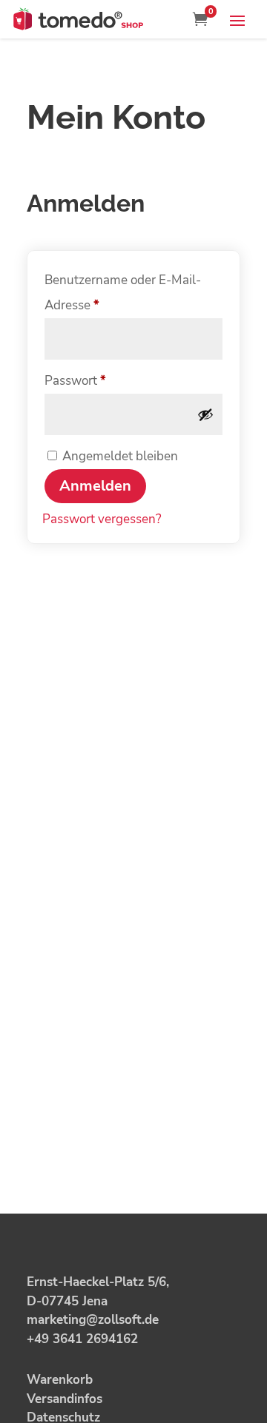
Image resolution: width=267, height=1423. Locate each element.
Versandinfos (64, 1398)
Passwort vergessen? (102, 519)
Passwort (107, 380)
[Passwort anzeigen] (205, 414)
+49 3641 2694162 (82, 1339)
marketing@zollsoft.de (93, 1319)
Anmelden (95, 486)
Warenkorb (60, 1379)
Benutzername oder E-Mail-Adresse (122, 293)
